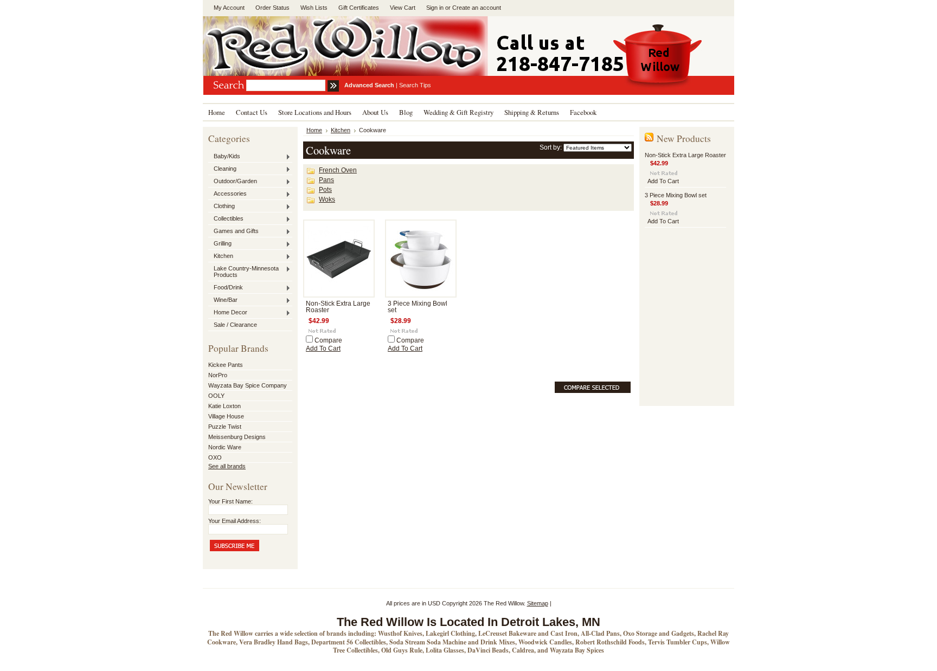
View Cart (402, 7)
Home (314, 130)
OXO (215, 457)
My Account (229, 7)
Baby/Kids (224, 156)
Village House (226, 416)
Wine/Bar (223, 300)
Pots (325, 189)
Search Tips (415, 85)
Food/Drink (225, 288)
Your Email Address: (234, 521)
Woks (327, 199)
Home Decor (227, 313)
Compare (328, 340)
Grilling (220, 244)
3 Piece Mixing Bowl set (676, 195)
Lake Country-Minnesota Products (243, 271)
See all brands (227, 466)
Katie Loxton (224, 406)
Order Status (272, 7)
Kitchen (220, 256)
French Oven (338, 170)
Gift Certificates (358, 7)
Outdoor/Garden (232, 181)
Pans (326, 180)
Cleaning (222, 169)
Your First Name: (230, 501)
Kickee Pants (225, 365)
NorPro (217, 375)
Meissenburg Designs (237, 437)
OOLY (216, 395)
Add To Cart (323, 348)
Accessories (227, 194)
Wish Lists (314, 7)
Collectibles (225, 219)
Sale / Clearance (235, 324)
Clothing (221, 206)
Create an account (476, 7)
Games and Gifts (233, 231)
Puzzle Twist (224, 426)
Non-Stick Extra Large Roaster (685, 155)
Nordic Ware (224, 447)
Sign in (435, 7)
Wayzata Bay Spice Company (247, 385)
